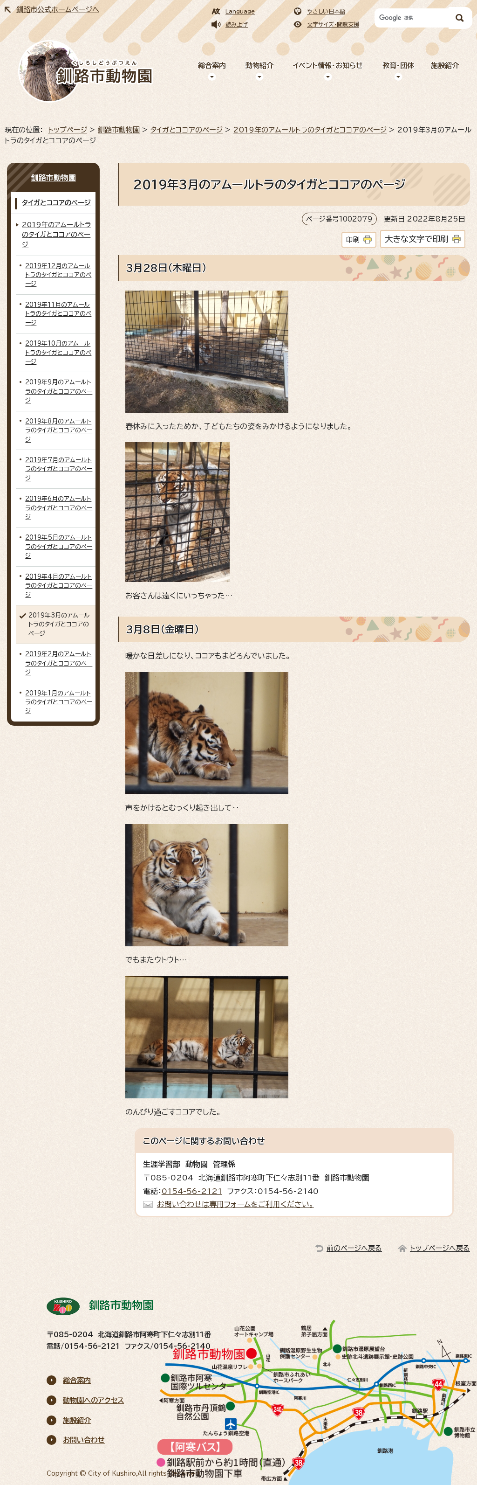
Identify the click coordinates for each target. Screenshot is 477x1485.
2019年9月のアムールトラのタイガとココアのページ (58, 391)
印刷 (352, 239)
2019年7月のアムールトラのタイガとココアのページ (58, 469)
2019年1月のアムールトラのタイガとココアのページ (58, 702)
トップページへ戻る (440, 1248)
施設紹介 (445, 65)
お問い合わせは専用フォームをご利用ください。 (235, 1204)
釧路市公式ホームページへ (57, 9)
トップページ (67, 129)
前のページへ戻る (354, 1248)
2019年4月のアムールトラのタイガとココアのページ (58, 586)
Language (240, 11)
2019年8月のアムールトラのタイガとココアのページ (58, 430)
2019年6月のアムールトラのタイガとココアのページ (58, 508)
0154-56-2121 (192, 1191)
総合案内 (212, 65)
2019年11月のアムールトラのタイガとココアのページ (58, 314)
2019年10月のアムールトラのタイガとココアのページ (58, 352)
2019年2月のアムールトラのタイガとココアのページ (58, 663)
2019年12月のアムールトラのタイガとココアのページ (58, 275)
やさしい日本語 (326, 11)
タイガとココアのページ (186, 129)
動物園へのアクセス (93, 1400)
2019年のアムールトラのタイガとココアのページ (310, 129)
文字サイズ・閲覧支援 (333, 24)
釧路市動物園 (119, 129)
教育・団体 (398, 65)
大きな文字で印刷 (416, 239)
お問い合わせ (84, 1439)
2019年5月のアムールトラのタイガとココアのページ (58, 546)
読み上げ (236, 24)
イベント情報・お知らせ (328, 65)
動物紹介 (259, 65)
